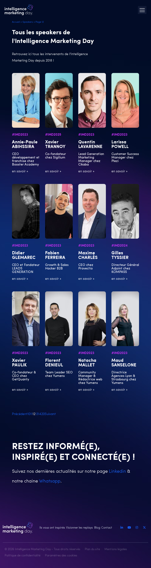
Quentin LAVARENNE (90, 144)
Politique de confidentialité (23, 555)
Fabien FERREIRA (55, 255)
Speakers (27, 22)
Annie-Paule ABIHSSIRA (25, 144)
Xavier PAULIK (19, 362)
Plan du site (92, 549)
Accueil (16, 22)
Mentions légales (115, 549)
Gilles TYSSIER (120, 255)
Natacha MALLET (87, 362)
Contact (106, 527)
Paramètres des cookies (61, 555)
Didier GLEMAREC (24, 255)
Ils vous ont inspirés (52, 527)
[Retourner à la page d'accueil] (19, 10)
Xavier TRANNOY (55, 144)
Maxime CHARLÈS (88, 255)
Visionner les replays (79, 527)
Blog (97, 527)
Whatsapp (49, 481)
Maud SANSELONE (123, 362)
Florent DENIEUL (54, 362)
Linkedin (117, 471)
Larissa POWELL (120, 144)
